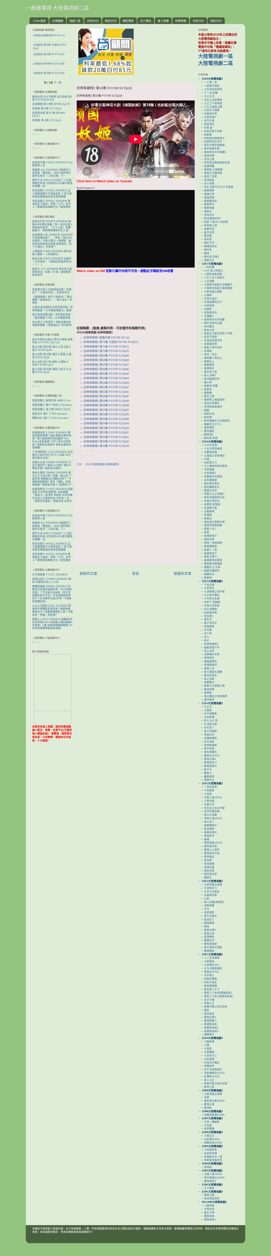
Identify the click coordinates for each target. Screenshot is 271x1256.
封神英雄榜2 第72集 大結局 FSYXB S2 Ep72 (111, 341)
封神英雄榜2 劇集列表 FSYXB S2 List (106, 337)
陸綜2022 (216, 20)
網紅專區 (128, 20)
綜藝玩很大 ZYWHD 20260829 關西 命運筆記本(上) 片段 (51, 580)
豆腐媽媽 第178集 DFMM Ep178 (51, 104)
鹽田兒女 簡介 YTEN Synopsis (49, 413)
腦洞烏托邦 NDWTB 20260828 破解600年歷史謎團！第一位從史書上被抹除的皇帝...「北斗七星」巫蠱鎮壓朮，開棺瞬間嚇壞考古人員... (52, 226)
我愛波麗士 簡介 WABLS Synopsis (52, 404)
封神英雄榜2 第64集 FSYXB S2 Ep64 (106, 378)
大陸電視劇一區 (215, 56)
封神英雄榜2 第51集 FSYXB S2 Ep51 (106, 437)
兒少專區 (145, 20)
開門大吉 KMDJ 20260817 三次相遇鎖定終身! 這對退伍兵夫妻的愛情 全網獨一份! (52, 183)
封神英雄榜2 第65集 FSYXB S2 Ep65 (106, 373)
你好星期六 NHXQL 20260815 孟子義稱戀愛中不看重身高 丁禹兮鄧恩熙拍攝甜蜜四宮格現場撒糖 (52, 193)
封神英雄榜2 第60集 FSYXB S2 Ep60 (106, 396)
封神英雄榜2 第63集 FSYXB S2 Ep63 (106, 382)
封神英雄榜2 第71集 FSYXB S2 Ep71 (106, 346)
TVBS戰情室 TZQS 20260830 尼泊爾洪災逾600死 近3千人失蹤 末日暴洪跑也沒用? (52, 455)
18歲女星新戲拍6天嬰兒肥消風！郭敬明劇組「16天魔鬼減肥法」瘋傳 (52, 309)
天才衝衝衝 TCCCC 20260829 (49, 574)
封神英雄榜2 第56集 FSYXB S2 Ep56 (106, 414)
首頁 (135, 574)
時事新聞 (180, 20)
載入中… (37, 134)
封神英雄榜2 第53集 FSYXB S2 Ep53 (106, 428)
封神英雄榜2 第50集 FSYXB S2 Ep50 (106, 441)
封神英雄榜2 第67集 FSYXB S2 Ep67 (106, 364)
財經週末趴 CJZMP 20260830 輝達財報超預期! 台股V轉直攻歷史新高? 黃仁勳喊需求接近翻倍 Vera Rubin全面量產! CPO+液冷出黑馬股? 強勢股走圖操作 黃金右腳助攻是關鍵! (52, 440)
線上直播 (163, 20)
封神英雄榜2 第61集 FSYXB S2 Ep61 (106, 391)
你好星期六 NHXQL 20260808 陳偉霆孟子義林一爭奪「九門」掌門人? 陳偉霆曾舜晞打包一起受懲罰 (51, 204)
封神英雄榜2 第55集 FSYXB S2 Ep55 (106, 418)
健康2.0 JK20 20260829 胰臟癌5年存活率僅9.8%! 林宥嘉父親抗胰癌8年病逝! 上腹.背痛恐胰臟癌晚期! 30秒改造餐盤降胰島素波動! (52, 624)
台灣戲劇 (57, 20)
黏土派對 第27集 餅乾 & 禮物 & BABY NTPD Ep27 (50, 363)
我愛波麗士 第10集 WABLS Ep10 (51, 409)
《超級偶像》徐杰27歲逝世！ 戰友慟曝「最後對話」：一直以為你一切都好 (52, 299)
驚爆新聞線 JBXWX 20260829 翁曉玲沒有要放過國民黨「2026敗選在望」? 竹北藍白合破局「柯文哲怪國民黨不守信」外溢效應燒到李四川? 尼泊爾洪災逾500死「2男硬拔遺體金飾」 (52, 594)
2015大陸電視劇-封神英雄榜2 (102, 464)
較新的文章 (88, 574)
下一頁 (57, 82)
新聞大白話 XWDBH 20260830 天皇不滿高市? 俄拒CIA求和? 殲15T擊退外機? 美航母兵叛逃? (51, 465)
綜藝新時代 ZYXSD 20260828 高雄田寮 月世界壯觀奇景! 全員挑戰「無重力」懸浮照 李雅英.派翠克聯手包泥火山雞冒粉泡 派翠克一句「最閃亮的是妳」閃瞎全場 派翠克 (52, 495)
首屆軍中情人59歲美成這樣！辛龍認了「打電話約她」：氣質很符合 (51, 291)
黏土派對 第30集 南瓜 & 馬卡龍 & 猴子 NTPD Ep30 (51, 348)
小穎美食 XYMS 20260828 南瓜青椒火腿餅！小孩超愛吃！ (52, 253)
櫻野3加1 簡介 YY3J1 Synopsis (50, 418)
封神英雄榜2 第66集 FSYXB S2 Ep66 (106, 369)
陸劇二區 (75, 20)
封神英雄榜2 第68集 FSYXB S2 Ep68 (106, 360)
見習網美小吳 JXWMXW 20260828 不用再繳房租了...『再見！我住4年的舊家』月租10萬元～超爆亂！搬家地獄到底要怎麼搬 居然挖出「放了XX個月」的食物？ (52, 240)
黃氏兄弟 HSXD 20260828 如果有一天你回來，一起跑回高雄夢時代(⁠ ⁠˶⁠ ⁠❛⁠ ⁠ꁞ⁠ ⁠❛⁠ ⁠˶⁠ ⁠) (52, 261)
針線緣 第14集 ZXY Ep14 (46, 108)
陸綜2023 (110, 20)
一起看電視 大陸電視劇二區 (57, 8)
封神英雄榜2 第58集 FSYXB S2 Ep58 (106, 405)
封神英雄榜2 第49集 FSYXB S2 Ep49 (106, 445)
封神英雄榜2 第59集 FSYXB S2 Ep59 (106, 400)
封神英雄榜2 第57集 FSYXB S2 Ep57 (106, 409)
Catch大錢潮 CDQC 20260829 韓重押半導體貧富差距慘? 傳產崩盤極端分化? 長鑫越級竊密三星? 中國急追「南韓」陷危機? (52, 610)
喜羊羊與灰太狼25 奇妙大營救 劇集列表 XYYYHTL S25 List (52, 341)
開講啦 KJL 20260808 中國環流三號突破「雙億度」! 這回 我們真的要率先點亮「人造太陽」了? (51, 172)
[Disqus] (135, 514)
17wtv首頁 (39, 20)
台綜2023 (92, 20)
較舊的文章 (182, 574)
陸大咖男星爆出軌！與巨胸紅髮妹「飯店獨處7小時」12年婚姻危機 (51, 316)
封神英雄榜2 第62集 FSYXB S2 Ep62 (106, 387)
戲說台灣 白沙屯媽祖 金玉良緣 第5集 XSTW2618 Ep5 (52, 98)
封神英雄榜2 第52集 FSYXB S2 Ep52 (106, 432)
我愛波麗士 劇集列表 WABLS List (51, 400)
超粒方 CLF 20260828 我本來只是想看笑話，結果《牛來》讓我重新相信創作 (52, 272)
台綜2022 (198, 20)
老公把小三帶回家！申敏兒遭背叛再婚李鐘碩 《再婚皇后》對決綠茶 (52, 323)
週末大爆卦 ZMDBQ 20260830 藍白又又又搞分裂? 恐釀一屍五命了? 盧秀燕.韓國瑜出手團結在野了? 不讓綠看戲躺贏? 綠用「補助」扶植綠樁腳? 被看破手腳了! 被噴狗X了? (52, 478)
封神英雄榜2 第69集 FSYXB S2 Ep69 (106, 355)
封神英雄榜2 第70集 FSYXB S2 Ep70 (106, 351)
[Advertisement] (135, 300)
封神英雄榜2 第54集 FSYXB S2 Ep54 (106, 423)
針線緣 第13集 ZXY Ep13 (46, 120)
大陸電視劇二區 (215, 63)
